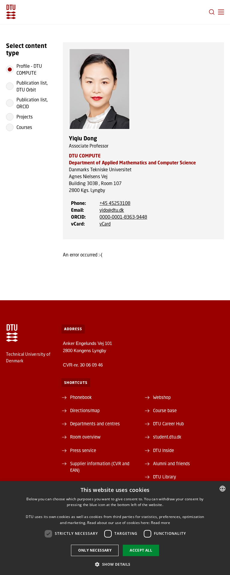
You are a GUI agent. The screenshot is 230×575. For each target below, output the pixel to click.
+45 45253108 (114, 203)
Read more (160, 522)
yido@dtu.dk (111, 210)
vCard (105, 223)
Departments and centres (95, 423)
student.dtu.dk (167, 436)
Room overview (85, 436)
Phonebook (81, 397)
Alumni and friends (171, 463)
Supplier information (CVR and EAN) (99, 467)
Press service (83, 450)
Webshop (162, 397)
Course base (165, 410)
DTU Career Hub (168, 423)
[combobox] (223, 489)
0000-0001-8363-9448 (123, 217)
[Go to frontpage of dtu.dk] (11, 11)
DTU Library (164, 476)
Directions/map (85, 410)
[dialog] (115, 528)
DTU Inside (163, 450)
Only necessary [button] (95, 550)
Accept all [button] (141, 550)
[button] (221, 12)
